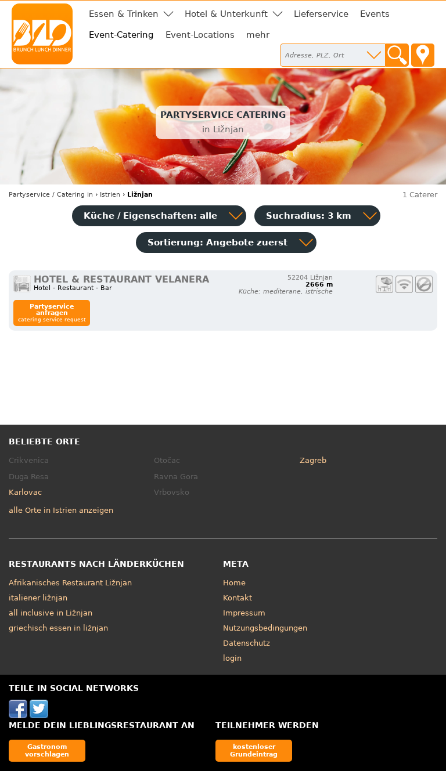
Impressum (244, 613)
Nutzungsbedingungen (265, 628)
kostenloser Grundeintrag (254, 750)
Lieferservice (321, 14)
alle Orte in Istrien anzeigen (61, 510)
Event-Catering (121, 35)
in (51, 194)
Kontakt (237, 597)
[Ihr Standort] (422, 55)
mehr (257, 35)
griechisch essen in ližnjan (58, 628)
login (232, 658)
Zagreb (313, 460)
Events (375, 14)
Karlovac (25, 492)
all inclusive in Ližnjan (50, 613)
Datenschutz (246, 643)
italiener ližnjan (38, 597)
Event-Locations (200, 35)
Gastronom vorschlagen (47, 750)
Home (234, 582)
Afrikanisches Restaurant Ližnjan (70, 582)
